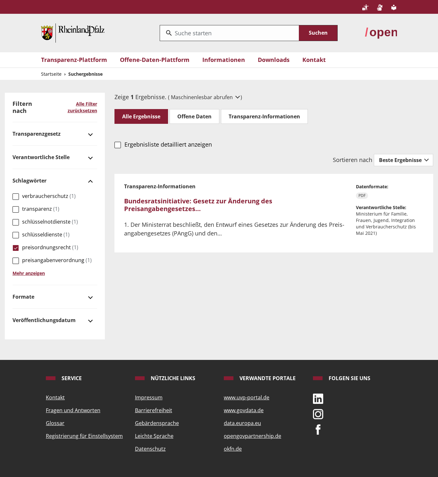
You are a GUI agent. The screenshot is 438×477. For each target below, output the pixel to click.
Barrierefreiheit (153, 410)
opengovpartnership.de (252, 435)
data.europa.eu (242, 423)
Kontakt (314, 60)
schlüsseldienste (46, 234)
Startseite (51, 74)
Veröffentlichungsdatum (44, 320)
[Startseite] (73, 32)
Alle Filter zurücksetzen (82, 107)
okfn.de (233, 448)
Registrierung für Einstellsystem (84, 435)
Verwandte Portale (267, 378)
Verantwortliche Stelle (41, 157)
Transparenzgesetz (37, 133)
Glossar (55, 423)
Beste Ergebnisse (401, 160)
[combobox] (229, 33)
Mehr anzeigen (29, 273)
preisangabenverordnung (57, 260)
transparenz (40, 208)
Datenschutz (150, 448)
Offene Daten (194, 116)
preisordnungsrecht (50, 247)
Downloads (274, 60)
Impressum (149, 397)
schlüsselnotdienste (50, 221)
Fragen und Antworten (73, 410)
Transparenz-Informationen (264, 116)
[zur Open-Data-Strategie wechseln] (381, 32)
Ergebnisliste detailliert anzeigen (168, 144)
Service (71, 378)
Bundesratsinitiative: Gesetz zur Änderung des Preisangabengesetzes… (198, 205)
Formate (23, 296)
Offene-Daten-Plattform (155, 60)
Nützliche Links (172, 378)
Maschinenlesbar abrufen (202, 97)
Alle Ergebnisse (141, 116)
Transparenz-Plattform (74, 60)
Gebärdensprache (157, 423)
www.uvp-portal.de (246, 397)
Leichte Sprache (154, 435)
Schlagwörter (29, 180)
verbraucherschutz (49, 196)
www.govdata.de (244, 410)
